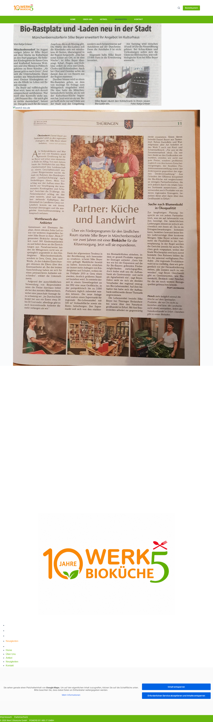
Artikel (103, 19)
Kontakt (138, 19)
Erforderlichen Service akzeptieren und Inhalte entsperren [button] (176, 695)
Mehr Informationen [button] (71, 695)
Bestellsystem (191, 8)
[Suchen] (179, 8)
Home (72, 19)
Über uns (87, 19)
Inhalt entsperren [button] (176, 687)
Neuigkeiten (121, 19)
